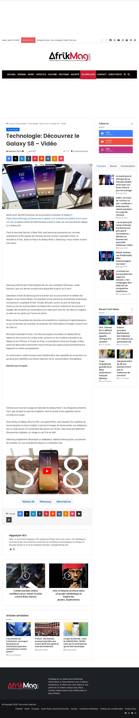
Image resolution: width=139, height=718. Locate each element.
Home (27, 709)
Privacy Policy (130, 709)
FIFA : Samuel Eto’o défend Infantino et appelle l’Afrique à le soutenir (105, 334)
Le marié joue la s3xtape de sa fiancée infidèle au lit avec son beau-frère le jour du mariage (124, 183)
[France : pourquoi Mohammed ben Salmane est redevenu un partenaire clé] (125, 320)
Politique (64, 74)
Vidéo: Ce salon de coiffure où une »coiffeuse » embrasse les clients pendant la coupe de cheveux (124, 206)
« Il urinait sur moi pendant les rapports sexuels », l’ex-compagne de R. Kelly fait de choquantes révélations (124, 281)
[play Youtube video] (47, 471)
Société (75, 74)
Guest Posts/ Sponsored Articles (55, 709)
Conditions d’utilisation (88, 709)
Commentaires (128, 166)
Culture (52, 74)
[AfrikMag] (69, 57)
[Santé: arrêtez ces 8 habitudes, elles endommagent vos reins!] (106, 256)
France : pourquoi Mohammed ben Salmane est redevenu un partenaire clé (125, 334)
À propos (35, 709)
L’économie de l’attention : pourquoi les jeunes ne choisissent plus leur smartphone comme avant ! (17, 645)
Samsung (46, 501)
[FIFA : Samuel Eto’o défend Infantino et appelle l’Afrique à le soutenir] (107, 320)
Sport (31, 74)
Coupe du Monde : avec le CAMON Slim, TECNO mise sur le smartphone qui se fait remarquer (75, 642)
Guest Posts (115, 74)
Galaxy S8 (29, 501)
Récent (113, 166)
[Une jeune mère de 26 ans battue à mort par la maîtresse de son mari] (125, 353)
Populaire (101, 166)
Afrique (22, 74)
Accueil (11, 74)
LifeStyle (41, 74)
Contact (102, 74)
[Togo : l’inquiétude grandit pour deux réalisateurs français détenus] (107, 353)
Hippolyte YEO (14, 151)
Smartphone (64, 501)
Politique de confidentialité (111, 709)
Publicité (19, 709)
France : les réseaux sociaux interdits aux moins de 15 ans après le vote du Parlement (47, 642)
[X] (13, 549)
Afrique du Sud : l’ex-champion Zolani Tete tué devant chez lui (63, 40)
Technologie (88, 74)
